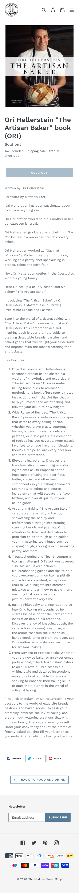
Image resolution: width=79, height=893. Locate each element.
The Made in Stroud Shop (45, 879)
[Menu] (71, 10)
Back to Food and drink (42, 779)
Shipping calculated (40, 151)
